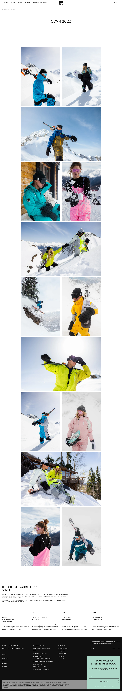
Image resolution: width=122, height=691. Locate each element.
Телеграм (4, 663)
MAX (3, 661)
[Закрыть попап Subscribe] (118, 658)
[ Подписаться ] (115, 648)
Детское (27, 2)
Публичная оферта (38, 664)
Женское (21, 2)
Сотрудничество (63, 648)
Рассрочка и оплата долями (41, 648)
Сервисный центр (38, 656)
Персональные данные (39, 666)
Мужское (14, 2)
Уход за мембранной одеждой (42, 658)
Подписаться (104, 681)
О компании (61, 645)
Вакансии (61, 658)
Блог (59, 661)
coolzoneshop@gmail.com (15, 648)
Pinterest (4, 666)
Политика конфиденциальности (43, 661)
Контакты (61, 656)
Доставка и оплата (38, 645)
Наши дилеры (62, 651)
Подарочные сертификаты (40, 2)
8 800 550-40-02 (13, 645)
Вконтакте (5, 658)
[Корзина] (119, 2)
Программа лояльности (40, 653)
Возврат (35, 651)
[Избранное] (114, 2)
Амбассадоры (62, 653)
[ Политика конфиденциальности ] (103, 687)
